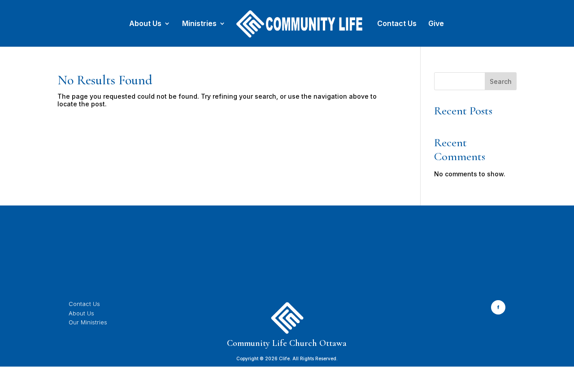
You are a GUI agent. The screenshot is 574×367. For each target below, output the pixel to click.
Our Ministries (88, 322)
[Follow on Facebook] (498, 307)
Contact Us (397, 24)
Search (501, 81)
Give (436, 24)
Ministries (199, 24)
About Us (145, 24)
